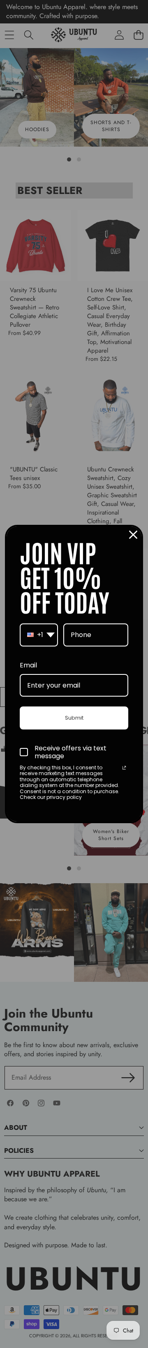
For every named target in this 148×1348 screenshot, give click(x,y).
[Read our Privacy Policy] (124, 768)
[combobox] (39, 634)
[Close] (133, 535)
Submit (74, 718)
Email (28, 665)
